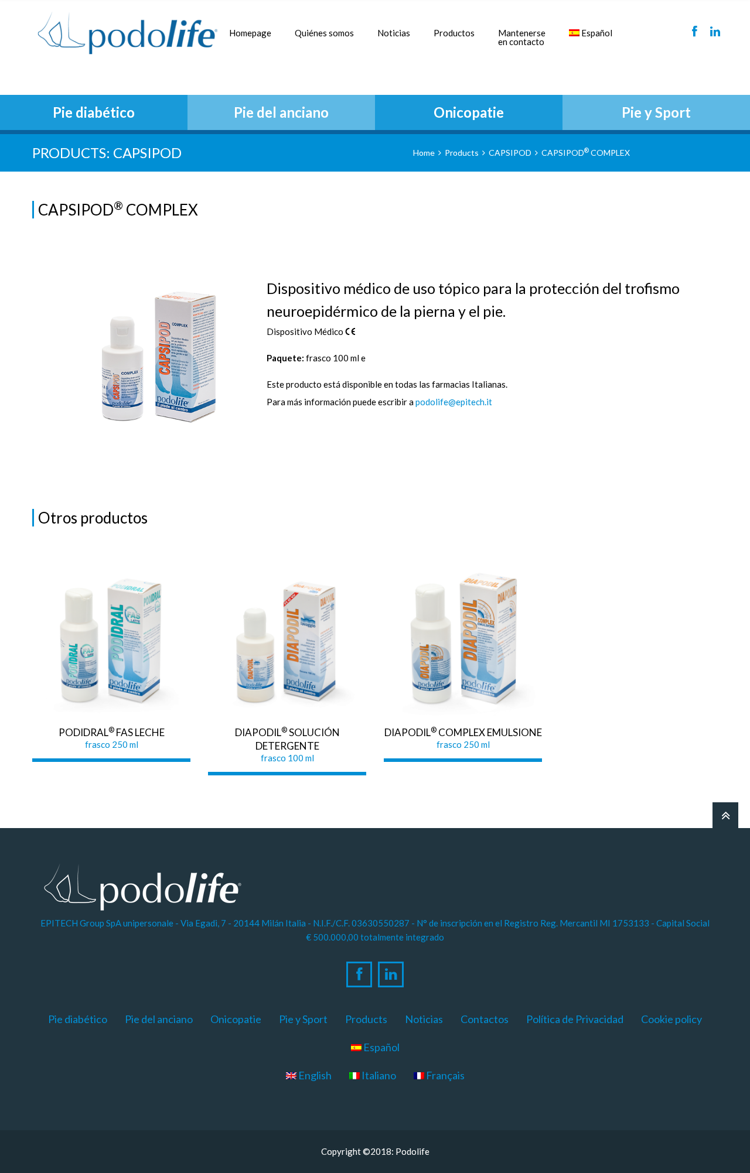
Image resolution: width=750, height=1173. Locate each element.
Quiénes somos (324, 33)
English (314, 1075)
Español (595, 33)
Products (462, 153)
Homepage (250, 33)
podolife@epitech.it (453, 401)
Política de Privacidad (574, 1019)
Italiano (378, 1075)
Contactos (485, 1019)
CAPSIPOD (510, 153)
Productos (454, 33)
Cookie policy (671, 1019)
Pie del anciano (159, 1019)
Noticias (393, 33)
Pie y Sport (303, 1019)
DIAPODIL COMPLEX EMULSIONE (463, 732)
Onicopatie (235, 1019)
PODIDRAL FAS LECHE (112, 732)
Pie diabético (77, 1019)
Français (444, 1075)
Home (424, 153)
